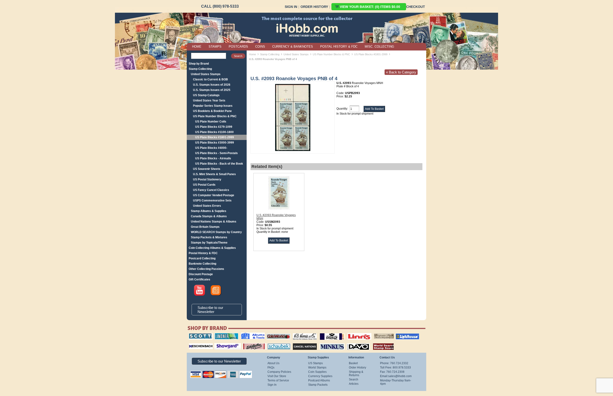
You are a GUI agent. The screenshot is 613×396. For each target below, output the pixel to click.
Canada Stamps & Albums (209, 216)
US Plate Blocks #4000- (211, 148)
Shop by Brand (199, 63)
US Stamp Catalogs (206, 95)
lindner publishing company (224, 334)
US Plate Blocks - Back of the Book (219, 163)
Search (353, 379)
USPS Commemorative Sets (212, 200)
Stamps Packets (300, 342)
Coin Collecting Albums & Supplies (212, 248)
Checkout (415, 7)
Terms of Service (278, 380)
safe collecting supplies (247, 334)
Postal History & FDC (203, 253)
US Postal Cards (204, 184)
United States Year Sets (209, 100)
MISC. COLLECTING (379, 46)
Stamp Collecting (200, 69)
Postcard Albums (319, 380)
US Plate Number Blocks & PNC (215, 116)
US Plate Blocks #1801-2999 (214, 137)
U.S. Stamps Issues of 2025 (211, 90)
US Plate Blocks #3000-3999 (214, 142)
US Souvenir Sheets (206, 169)
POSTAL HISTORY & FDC (339, 46)
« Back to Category (401, 72)
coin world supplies (276, 333)
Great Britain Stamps (205, 227)
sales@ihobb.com (400, 376)
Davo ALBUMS (351, 342)
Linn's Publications (354, 333)
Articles (353, 383)
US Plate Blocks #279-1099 (213, 126)
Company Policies (279, 372)
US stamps (375, 333)
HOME (196, 46)
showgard (219, 342)
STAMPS (215, 46)
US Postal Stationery (207, 179)
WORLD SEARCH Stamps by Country (216, 232)
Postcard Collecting (202, 258)
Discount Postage (201, 274)
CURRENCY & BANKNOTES (292, 46)
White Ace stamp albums (249, 344)
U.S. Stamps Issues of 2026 (211, 84)
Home (252, 54)
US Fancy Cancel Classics (211, 190)
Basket (353, 363)
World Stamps (317, 367)
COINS (260, 46)
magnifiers (193, 342)
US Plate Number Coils (210, 121)
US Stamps (315, 363)
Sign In (291, 7)
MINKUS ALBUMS (328, 342)
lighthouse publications (401, 334)
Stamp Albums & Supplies (208, 211)
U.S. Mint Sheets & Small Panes (214, 174)
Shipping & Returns (356, 373)
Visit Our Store (276, 376)
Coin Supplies (317, 372)
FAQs (270, 367)
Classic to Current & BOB (210, 79)
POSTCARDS (238, 46)
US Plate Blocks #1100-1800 (214, 132)
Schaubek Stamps (276, 342)
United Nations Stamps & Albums (213, 221)
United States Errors (207, 205)
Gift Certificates (199, 279)
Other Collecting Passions (206, 269)
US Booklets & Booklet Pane (212, 111)
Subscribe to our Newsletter (210, 310)
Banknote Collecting (202, 263)
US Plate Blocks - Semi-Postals (216, 153)
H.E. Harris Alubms (302, 333)
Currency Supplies (320, 376)
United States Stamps (206, 74)
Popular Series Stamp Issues (213, 105)
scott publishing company (197, 334)
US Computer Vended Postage (213, 195)
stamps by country (379, 342)
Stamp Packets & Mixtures (209, 237)
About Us (273, 363)
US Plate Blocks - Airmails (213, 158)
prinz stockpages (327, 333)
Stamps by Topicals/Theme (209, 242)
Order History (314, 7)
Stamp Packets (318, 384)
